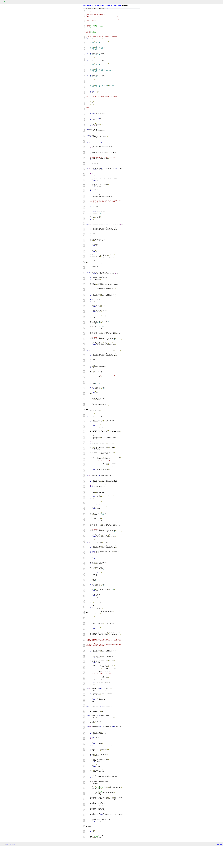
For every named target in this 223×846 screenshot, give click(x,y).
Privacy (10, 844)
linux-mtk (89, 5)
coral (84, 5)
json (221, 844)
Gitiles (7, 844)
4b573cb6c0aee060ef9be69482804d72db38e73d (104, 5)
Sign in (220, 1)
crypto (119, 5)
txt (218, 844)
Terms (13, 844)
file (107, 8)
